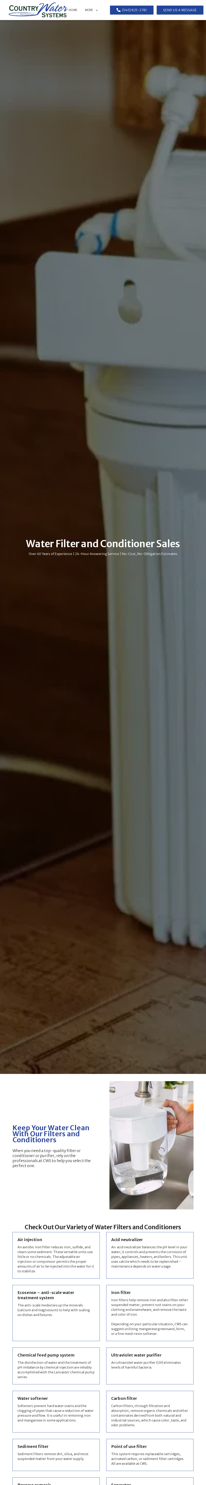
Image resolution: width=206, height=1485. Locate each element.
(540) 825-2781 (134, 10)
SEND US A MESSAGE (180, 10)
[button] (94, 10)
